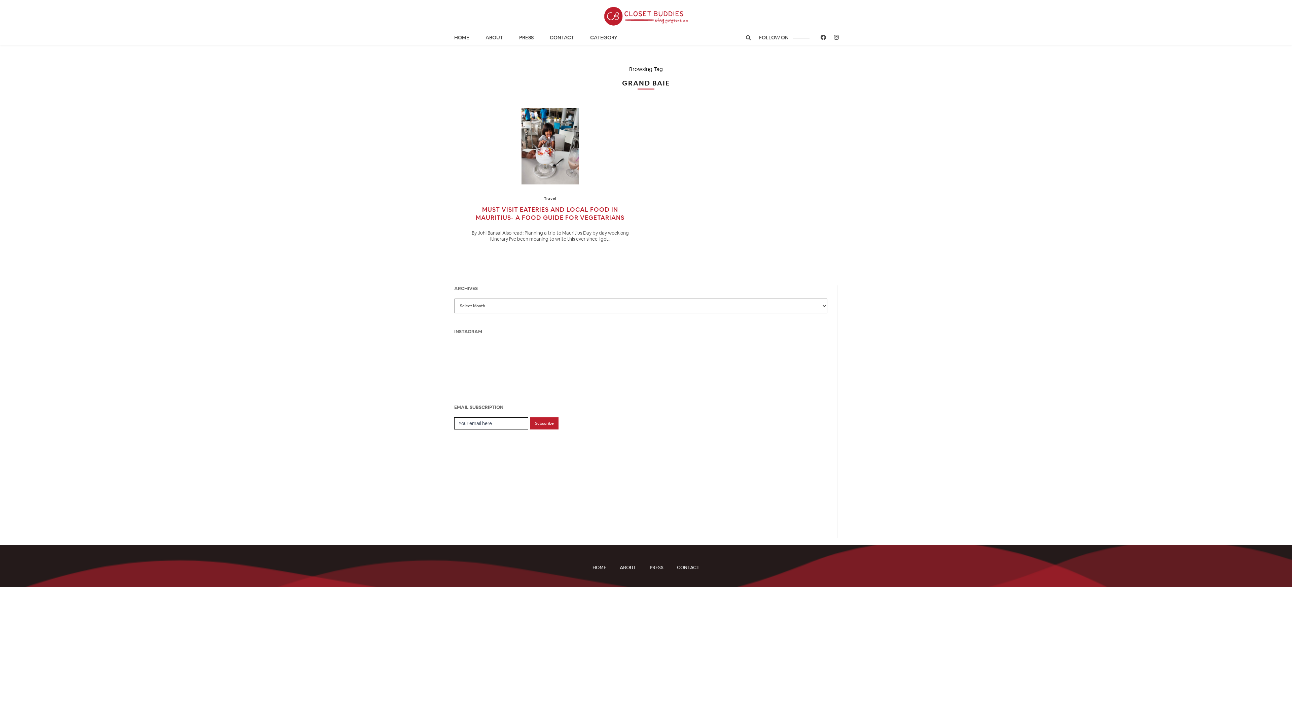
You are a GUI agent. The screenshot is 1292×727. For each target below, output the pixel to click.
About (494, 37)
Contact (562, 37)
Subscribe (544, 423)
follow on (774, 37)
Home (461, 37)
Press (526, 37)
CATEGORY (603, 37)
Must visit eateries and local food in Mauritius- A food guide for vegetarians (550, 213)
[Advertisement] (504, 480)
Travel (550, 198)
